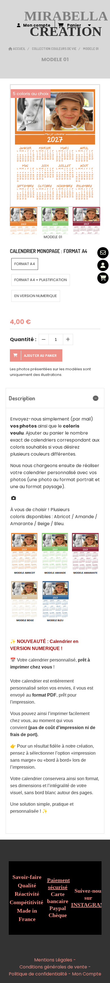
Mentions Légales (53, 960)
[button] (92, 221)
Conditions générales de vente (53, 967)
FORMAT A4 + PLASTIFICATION (40, 280)
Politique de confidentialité (38, 974)
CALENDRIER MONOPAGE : (48, 251)
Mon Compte (86, 974)
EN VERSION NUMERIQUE (35, 295)
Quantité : (23, 339)
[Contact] (103, 252)
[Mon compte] (103, 265)
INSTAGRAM (88, 905)
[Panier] (103, 278)
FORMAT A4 (24, 264)
